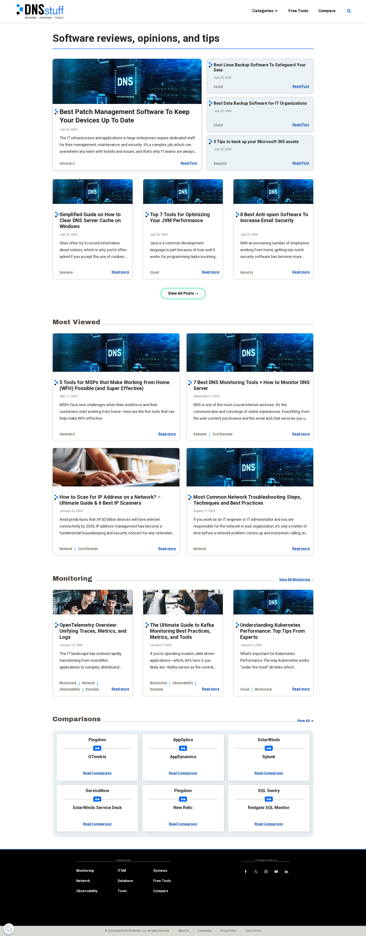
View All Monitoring (294, 580)
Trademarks (204, 930)
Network (66, 548)
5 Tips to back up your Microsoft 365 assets (256, 141)
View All (303, 721)
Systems (66, 272)
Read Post (189, 162)
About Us (183, 930)
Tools (122, 891)
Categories (262, 11)
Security (220, 163)
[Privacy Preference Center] (9, 928)
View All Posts (181, 293)
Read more (120, 272)
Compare (327, 11)
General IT (67, 163)
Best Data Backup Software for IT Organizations (260, 103)
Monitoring (68, 682)
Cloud (218, 86)
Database (125, 881)
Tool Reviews (222, 434)
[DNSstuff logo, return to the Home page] (41, 21)
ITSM (122, 871)
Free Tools (298, 11)
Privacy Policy (228, 930)
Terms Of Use (253, 930)
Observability (70, 689)
